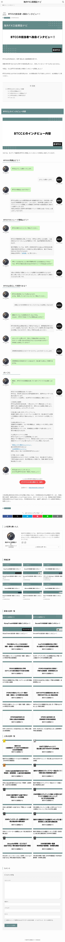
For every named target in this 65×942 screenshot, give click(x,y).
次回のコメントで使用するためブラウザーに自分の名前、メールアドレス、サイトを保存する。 (30, 920)
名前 (6, 901)
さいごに (13, 97)
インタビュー (7, 17)
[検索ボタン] (63, 2)
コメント (7, 880)
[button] (7, 516)
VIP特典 (24, 253)
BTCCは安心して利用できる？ (18, 95)
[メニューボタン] (2, 2)
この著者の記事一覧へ (41, 547)
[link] (22, 542)
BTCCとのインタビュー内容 (16, 89)
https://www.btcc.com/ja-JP (36, 487)
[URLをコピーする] (57, 516)
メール (7, 907)
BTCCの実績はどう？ (16, 91)
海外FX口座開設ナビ (32, 2)
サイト (6, 914)
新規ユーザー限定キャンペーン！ (21, 445)
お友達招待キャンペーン (19, 449)
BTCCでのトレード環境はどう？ (19, 93)
